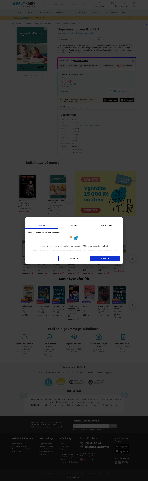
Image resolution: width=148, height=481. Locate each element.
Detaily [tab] (74, 225)
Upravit (72, 258)
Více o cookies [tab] (106, 225)
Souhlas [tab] (41, 225)
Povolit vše (105, 258)
